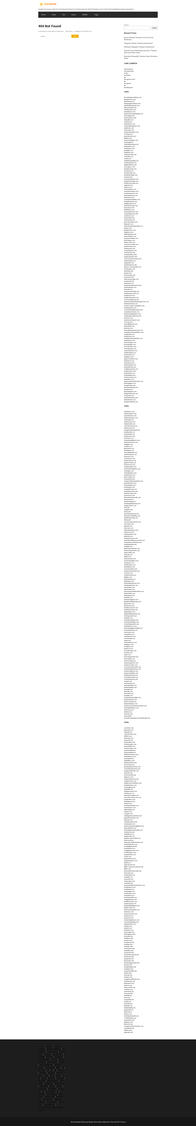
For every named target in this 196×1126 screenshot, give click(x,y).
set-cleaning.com (129, 683)
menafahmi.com (129, 634)
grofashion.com (129, 379)
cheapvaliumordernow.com (132, 316)
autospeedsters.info (130, 254)
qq (125, 77)
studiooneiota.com (130, 246)
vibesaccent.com (129, 428)
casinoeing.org (129, 991)
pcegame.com (128, 646)
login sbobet (48, 1083)
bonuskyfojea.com (130, 344)
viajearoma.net (129, 532)
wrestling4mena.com (130, 844)
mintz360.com (128, 156)
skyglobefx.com (129, 263)
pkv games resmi (129, 79)
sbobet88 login (59, 1083)
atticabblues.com (129, 567)
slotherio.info (128, 977)
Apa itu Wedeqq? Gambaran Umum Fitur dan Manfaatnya (138, 38)
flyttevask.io (128, 1012)
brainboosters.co (129, 432)
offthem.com (128, 736)
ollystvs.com (128, 228)
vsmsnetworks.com (130, 734)
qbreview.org (128, 773)
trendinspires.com (130, 893)
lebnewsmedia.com (130, 493)
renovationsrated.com (131, 677)
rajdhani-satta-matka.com (132, 838)
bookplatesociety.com (131, 491)
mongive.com (128, 813)
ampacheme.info (129, 948)
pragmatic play (49, 1097)
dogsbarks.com (129, 581)
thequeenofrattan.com (131, 238)
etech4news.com (129, 589)
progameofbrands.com (131, 771)
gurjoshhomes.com (130, 483)
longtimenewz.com (130, 371)
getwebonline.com (130, 858)
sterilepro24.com (129, 295)
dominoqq (49, 1046)
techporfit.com (128, 740)
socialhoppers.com (130, 852)
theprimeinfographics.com (132, 314)
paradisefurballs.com (131, 175)
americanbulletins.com (131, 561)
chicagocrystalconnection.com (133, 1026)
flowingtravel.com (129, 801)
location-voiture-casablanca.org (134, 305)
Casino (73, 15)
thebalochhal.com (129, 424)
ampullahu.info (129, 950)
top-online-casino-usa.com (132, 797)
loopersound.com (129, 465)
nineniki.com (128, 803)
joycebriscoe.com (129, 436)
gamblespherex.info (130, 265)
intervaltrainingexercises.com (133, 330)
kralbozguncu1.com (130, 626)
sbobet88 (41, 1057)
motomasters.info (129, 275)
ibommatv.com (128, 738)
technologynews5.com (131, 657)
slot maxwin (59, 1057)
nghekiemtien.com (130, 924)
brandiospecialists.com (131, 805)
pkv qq (58, 1067)
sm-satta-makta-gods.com (132, 667)
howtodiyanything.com (131, 620)
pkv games (127, 83)
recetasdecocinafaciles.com (133, 542)
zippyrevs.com (128, 777)
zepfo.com (127, 654)
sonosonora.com (129, 495)
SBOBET (85, 15)
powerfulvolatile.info (130, 971)
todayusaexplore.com (131, 418)
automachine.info (129, 252)
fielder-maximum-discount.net (133, 867)
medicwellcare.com (130, 287)
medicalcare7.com (130, 807)
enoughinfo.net (129, 999)
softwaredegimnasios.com (132, 669)
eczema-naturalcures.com (132, 522)
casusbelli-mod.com (130, 489)
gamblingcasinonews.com (132, 767)
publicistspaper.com (130, 687)
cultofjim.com (128, 446)
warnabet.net (128, 1003)
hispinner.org (128, 820)
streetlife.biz (128, 995)
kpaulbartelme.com (130, 308)
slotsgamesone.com (130, 791)
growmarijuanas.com (131, 195)
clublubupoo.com (129, 340)
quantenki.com (129, 283)
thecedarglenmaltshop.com (133, 97)
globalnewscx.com (130, 230)
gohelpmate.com (129, 836)
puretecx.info (128, 940)
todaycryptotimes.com (131, 663)
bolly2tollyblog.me (130, 1008)
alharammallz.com (130, 558)
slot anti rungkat (44, 1059)
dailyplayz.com (129, 357)
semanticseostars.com (131, 191)
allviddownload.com (130, 762)
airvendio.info (128, 936)
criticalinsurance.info (130, 822)
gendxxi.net (127, 273)
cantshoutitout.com (130, 748)
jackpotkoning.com (130, 367)
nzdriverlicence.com (130, 642)
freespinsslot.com (129, 173)
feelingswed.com (129, 595)
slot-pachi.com (128, 171)
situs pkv (52, 1086)
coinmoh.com (128, 573)
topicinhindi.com (129, 101)
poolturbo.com (128, 930)
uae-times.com (129, 728)
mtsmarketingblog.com (131, 922)
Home (43, 15)
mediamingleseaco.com (131, 920)
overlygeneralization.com (132, 199)
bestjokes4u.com (129, 146)
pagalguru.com (129, 644)
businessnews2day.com (131, 291)
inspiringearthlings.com (131, 622)
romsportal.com (129, 395)
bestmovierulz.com (130, 460)
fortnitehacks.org (129, 981)
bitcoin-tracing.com (130, 701)
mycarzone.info (129, 277)
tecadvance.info (129, 942)
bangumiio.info (129, 959)
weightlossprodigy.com (131, 160)
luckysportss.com (129, 373)
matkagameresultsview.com (133, 816)
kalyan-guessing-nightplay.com (134, 826)
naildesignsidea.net (130, 544)
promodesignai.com (130, 685)
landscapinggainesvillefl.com (133, 628)
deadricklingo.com (130, 261)
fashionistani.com (129, 593)
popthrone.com (129, 128)
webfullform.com (129, 760)
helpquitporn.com (129, 612)
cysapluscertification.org (132, 979)
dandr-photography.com (132, 910)
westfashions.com (130, 887)
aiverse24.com (129, 693)
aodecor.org (128, 985)
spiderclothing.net (129, 501)
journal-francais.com (130, 914)
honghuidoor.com (129, 799)
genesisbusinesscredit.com (132, 871)
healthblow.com (129, 834)
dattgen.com (128, 577)
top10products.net (130, 109)
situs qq (58, 1075)
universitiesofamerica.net (132, 769)
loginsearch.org (129, 983)
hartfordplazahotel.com (131, 1016)
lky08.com (127, 863)
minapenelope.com (130, 467)
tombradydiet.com (130, 485)
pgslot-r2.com (128, 648)
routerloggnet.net (129, 787)
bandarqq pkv (128, 87)
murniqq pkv (52, 1089)
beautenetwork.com (130, 699)
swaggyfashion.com (130, 899)
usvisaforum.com (129, 458)
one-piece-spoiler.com (131, 244)
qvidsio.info (127, 973)
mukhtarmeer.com (130, 636)
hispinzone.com (129, 793)
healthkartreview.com (131, 610)
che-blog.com (128, 134)
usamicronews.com (130, 377)
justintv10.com (128, 916)
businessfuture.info (130, 118)
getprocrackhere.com (131, 359)
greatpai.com (128, 546)
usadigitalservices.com (131, 850)
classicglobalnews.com (131, 708)
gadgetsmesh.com (130, 203)
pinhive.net (127, 1001)
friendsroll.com (129, 499)
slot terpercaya (129, 71)
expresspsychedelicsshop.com (134, 591)
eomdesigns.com (129, 269)
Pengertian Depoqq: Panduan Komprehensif (138, 43)
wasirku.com (128, 926)
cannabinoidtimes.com (131, 179)
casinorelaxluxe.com (130, 350)
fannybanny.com (129, 363)
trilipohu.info (128, 1030)
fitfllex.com (127, 869)
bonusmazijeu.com (130, 342)
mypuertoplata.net (130, 752)
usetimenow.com (129, 832)
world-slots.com (129, 130)
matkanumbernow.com (131, 779)
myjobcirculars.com (130, 781)
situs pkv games (52, 1052)
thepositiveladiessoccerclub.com (134, 540)
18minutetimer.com (130, 189)
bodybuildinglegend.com (132, 905)
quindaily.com (128, 689)
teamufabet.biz (129, 758)
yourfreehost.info (129, 479)
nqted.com (127, 640)
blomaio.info (128, 965)
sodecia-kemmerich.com (132, 320)
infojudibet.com (129, 120)
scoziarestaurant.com (131, 679)
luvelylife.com (128, 877)
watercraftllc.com (129, 552)
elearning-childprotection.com (133, 842)
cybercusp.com (129, 710)
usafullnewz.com (129, 411)
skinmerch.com (129, 456)
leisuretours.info (129, 207)
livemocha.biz (128, 993)
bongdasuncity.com (130, 169)
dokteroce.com (129, 912)
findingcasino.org (129, 248)
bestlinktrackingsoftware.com (133, 338)
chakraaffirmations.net (131, 144)
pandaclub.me (128, 1010)
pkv (63, 1067)
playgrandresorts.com (131, 393)
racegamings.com (130, 385)
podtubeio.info (128, 969)
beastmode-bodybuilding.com (133, 113)
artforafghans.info (129, 934)
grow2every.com (129, 605)
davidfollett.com (129, 450)
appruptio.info (128, 1032)
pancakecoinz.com (130, 136)
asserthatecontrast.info (131, 954)
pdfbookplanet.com (130, 234)
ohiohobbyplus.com (130, 473)
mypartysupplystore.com (132, 440)
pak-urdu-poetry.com (131, 222)
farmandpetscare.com (131, 212)
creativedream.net (130, 854)
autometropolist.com (130, 569)
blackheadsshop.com (131, 303)
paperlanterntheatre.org (131, 548)
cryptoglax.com (129, 471)
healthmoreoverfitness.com (133, 783)
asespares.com (129, 563)
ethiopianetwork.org (130, 201)
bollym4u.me (128, 1006)
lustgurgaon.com (129, 148)
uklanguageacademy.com (132, 103)
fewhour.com (128, 187)
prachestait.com (129, 932)
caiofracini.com (129, 216)
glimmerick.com (129, 448)
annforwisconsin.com (131, 442)
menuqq (41, 1046)
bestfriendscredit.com (131, 518)
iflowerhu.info (128, 1024)
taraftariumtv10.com (130, 901)
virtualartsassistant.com (131, 312)
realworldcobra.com (130, 250)
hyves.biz (127, 997)
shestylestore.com (130, 399)
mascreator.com (129, 632)
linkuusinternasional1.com (132, 497)
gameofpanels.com (130, 828)
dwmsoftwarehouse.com (132, 583)
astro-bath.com (129, 524)
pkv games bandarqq (53, 1049)
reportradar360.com (130, 897)
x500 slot (54, 1059)
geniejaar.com (128, 150)
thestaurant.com (129, 336)
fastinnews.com (129, 361)
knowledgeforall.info (130, 846)
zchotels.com (128, 652)
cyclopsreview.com (130, 575)
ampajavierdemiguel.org (132, 430)
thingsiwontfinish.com (131, 402)
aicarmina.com (129, 438)
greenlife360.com (129, 746)
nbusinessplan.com (130, 744)
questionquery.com (130, 903)
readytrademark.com (131, 675)
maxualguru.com (129, 167)
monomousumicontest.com (132, 259)
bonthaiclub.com (129, 487)
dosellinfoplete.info (130, 967)
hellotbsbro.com (129, 209)
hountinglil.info (128, 142)
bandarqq (127, 75)
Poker (54, 15)
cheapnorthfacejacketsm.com (133, 481)
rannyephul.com (129, 895)
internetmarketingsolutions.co (133, 226)
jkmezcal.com (128, 328)
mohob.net (127, 158)
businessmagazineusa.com (133, 285)
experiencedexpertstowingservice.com (136, 301)
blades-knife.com (129, 242)
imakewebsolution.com (131, 132)
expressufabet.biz (129, 750)
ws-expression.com (130, 650)
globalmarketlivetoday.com (132, 601)
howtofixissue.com (130, 756)
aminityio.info (128, 944)
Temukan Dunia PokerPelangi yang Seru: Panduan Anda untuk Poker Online (140, 51)
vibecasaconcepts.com (131, 279)
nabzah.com (128, 811)
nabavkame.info (129, 1020)
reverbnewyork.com (130, 454)
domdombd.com (129, 355)
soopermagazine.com (131, 671)
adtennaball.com (129, 809)
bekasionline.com (129, 742)
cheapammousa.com (131, 538)
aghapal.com (128, 526)
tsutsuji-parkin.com (130, 534)
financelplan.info (129, 116)
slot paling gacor (49, 1105)
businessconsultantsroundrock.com (135, 706)
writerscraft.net (129, 840)
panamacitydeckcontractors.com (134, 885)
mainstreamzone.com (131, 193)
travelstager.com (129, 891)
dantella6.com (128, 789)
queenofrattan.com (130, 236)
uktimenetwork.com (130, 413)
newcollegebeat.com (130, 452)
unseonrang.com (129, 220)
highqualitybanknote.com (132, 614)
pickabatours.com (129, 111)
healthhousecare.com (131, 607)
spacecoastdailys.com (131, 673)
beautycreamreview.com (132, 571)
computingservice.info (131, 214)
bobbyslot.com (128, 152)
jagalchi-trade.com (130, 462)
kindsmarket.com (129, 875)
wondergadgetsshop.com (132, 503)
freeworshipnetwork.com (132, 550)
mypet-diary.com (129, 881)
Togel (96, 15)
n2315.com (127, 856)
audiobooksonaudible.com (132, 697)
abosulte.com (128, 691)
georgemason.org (130, 99)
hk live (126, 73)
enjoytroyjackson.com (131, 585)
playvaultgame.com (130, 391)
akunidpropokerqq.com (131, 514)
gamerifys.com (129, 730)
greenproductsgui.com (131, 181)
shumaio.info (128, 975)
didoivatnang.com (129, 579)
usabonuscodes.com (130, 665)
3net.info (127, 507)
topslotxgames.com (130, 785)
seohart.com (128, 681)
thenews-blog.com (130, 661)
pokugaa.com (128, 389)
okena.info (127, 511)
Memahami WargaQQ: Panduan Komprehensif (139, 47)
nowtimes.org (128, 989)
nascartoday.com (129, 638)
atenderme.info (129, 956)
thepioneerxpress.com (131, 754)
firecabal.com (128, 597)
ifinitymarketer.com (130, 365)
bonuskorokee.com (130, 346)
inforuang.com (128, 873)
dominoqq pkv (128, 69)
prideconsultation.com (131, 140)
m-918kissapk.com (130, 1018)
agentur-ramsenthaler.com (132, 267)
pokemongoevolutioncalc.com (133, 381)
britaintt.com (128, 712)
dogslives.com (128, 232)
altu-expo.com (128, 528)
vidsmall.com (128, 289)
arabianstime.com (130, 565)
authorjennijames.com (131, 530)
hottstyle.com (128, 618)
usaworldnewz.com (130, 415)
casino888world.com (130, 324)
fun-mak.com (128, 322)
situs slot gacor (52, 1062)
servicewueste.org (130, 775)
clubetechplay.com (130, 352)
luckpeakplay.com (129, 375)
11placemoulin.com (130, 154)
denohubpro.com (129, 240)
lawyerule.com (128, 918)
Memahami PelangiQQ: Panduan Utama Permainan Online (141, 57)
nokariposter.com (129, 824)
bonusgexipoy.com (130, 348)
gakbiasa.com (128, 1022)
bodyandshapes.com (131, 704)
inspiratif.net (128, 732)
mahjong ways (50, 1067)
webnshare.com (129, 197)
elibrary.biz (127, 520)
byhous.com (128, 1014)
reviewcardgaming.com (131, 299)
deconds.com (128, 714)
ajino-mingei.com (129, 477)
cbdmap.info (128, 122)
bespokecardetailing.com (132, 516)
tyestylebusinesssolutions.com (134, 332)
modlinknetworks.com (131, 369)
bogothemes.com (129, 475)
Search (126, 25)
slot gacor (47, 1054)
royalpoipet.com (129, 334)
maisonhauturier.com (131, 630)
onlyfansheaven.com (130, 860)
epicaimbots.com (129, 587)
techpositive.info (129, 218)
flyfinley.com (128, 138)
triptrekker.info (128, 271)
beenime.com (128, 318)
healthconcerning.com (131, 183)
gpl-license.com (129, 603)
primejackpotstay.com (131, 387)
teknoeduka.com (129, 659)
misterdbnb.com (129, 326)
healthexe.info (128, 938)
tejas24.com (128, 928)
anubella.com (128, 695)
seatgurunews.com (130, 505)
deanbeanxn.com (129, 124)
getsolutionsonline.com (131, 818)
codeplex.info (128, 509)
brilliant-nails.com (129, 907)
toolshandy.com (129, 889)
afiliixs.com (127, 556)
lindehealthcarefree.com (132, 105)
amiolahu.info (128, 946)
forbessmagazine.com (131, 599)
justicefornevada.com (131, 205)
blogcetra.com (128, 224)
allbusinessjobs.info (130, 107)
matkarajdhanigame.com (132, 126)
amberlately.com (129, 434)
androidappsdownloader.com (133, 830)
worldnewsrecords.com (131, 293)
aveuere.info (128, 177)
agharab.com (128, 536)
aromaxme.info (129, 952)
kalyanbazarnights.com (131, 795)
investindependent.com (131, 624)
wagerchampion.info (130, 256)
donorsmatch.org (129, 987)
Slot (63, 15)
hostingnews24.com (130, 616)
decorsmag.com (129, 764)
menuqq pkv (42, 1089)
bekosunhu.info (129, 961)
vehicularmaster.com (130, 426)
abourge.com (128, 554)
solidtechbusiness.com (131, 297)
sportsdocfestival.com (131, 397)
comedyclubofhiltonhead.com (133, 310)
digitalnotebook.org (130, 165)
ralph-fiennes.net (129, 865)
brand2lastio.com (129, 848)
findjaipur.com (128, 444)
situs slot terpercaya (46, 1065)
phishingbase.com (130, 383)
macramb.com (128, 879)
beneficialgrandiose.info (131, 963)
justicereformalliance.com (132, 469)
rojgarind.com (128, 185)
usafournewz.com (129, 422)
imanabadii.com (129, 1028)
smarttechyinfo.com (130, 163)
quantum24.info (129, 281)
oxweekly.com (128, 883)
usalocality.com (129, 420)
